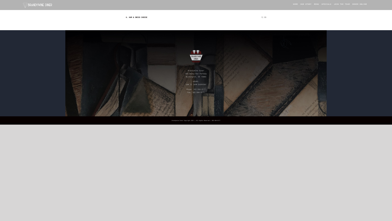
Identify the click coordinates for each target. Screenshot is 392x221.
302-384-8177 (199, 89)
